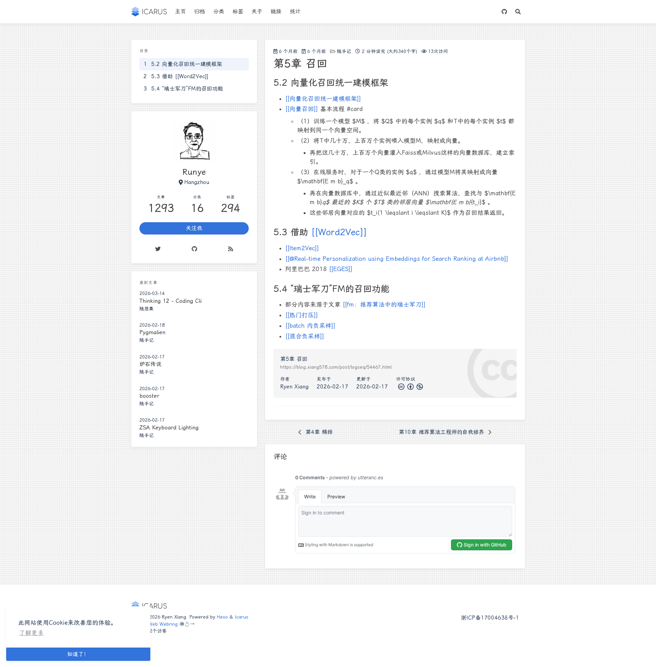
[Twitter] (157, 249)
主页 (180, 11)
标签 (237, 11)
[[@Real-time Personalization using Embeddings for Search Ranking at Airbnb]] (396, 258)
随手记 (344, 51)
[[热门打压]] (301, 315)
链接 (276, 11)
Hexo (222, 617)
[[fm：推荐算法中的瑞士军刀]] (384, 304)
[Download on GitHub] (504, 11)
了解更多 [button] (31, 632)
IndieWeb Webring (158, 624)
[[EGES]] (341, 269)
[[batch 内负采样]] (310, 325)
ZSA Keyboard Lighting (169, 427)
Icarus (241, 617)
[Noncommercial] (419, 386)
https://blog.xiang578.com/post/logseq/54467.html (336, 367)
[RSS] (231, 249)
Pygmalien (152, 332)
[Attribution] (409, 386)
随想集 (146, 308)
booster (149, 396)
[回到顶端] (544, 653)
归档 (199, 11)
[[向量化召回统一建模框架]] (323, 98)
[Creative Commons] (400, 386)
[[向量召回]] (301, 108)
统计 (295, 11)
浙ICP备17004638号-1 (490, 617)
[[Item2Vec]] (302, 248)
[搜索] (518, 11)
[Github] (194, 249)
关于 (256, 11)
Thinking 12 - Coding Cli (170, 301)
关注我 (194, 228)
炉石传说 (150, 364)
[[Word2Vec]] (339, 232)
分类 (218, 11)
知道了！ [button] (78, 654)
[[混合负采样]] (304, 336)
